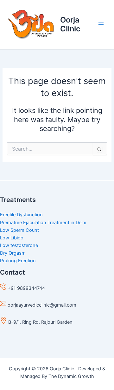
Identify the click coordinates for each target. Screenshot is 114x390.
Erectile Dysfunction (21, 215)
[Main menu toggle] (101, 24)
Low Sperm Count (19, 230)
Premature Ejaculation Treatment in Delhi (43, 222)
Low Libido (11, 238)
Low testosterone (19, 245)
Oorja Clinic (70, 24)
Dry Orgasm (13, 253)
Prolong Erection (18, 260)
